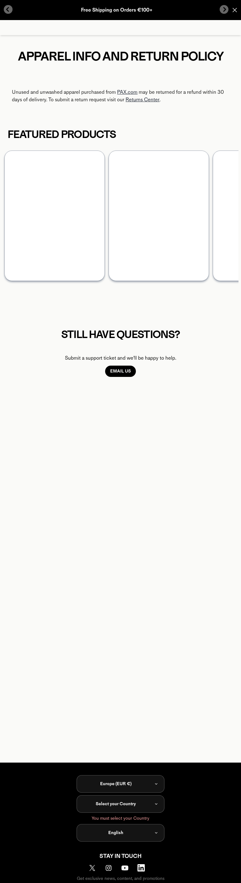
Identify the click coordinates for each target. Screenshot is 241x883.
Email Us (120, 371)
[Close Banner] (234, 10)
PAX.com (127, 92)
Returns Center (142, 100)
